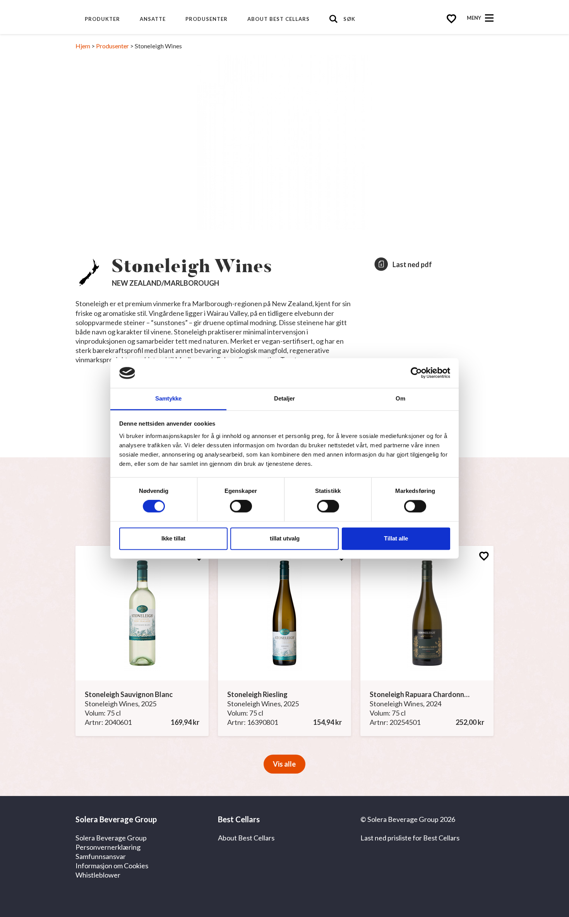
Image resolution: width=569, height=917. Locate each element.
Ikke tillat (173, 538)
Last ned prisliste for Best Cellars (409, 837)
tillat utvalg (285, 538)
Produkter (102, 19)
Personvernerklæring (108, 847)
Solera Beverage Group (111, 837)
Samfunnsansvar (100, 856)
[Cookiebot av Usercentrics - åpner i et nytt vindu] (416, 373)
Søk (349, 19)
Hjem (82, 45)
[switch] (241, 506)
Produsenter (206, 19)
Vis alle (284, 764)
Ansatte (153, 19)
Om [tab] (400, 398)
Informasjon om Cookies (111, 865)
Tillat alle (396, 538)
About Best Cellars (278, 19)
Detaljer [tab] (284, 398)
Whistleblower (97, 875)
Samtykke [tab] (168, 398)
